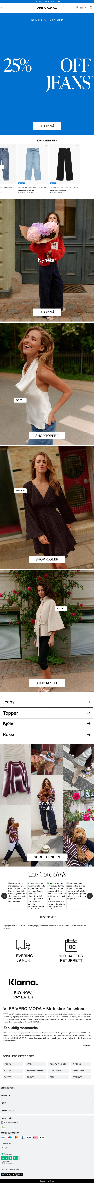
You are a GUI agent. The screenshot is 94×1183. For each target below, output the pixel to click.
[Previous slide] (2, 167)
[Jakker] (47, 661)
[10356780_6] (47, 353)
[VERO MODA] (47, 9)
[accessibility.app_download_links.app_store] (17, 1176)
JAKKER (7, 1064)
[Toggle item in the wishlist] (28, 146)
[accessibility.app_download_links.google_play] (6, 1176)
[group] (15, 169)
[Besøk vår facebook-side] (2, 1148)
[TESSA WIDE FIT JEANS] (47, 805)
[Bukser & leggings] (47, 737)
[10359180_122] (47, 600)
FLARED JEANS (56, 1071)
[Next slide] (92, 167)
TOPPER (7, 1077)
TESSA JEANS (78, 1071)
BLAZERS (77, 1064)
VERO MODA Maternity (23, 1035)
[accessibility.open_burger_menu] (2, 7)
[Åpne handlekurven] (91, 7)
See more (87, 1046)
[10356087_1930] (47, 477)
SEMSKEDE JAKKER (35, 1071)
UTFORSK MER (47, 917)
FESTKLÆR (77, 1077)
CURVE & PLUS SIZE (58, 1064)
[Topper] (47, 414)
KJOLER (7, 1071)
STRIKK (53, 1077)
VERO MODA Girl (20, 1038)
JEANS (30, 1064)
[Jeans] (47, 74)
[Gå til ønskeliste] (86, 8)
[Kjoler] (47, 538)
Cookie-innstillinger (47, 1181)
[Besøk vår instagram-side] (6, 1148)
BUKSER (30, 1077)
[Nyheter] (47, 260)
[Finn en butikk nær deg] (76, 8)
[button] (15, 164)
